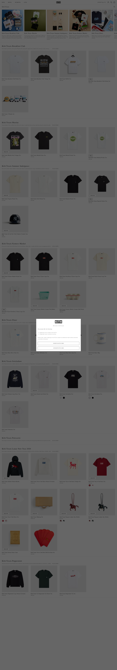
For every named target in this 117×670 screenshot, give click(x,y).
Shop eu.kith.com (58, 343)
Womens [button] (18, 2)
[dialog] (58, 335)
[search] (111, 2)
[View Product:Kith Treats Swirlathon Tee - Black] (64, 398)
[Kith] (58, 2)
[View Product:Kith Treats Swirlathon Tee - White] (61, 398)
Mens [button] (10, 2)
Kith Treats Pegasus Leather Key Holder (70, 517)
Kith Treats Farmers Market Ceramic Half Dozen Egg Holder (72, 310)
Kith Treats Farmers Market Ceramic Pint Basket (43, 309)
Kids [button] (25, 2)
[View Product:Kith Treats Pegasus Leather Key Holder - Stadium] (64, 521)
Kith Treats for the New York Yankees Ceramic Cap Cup (15, 234)
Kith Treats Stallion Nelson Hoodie (10, 481)
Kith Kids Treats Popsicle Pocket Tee (98, 201)
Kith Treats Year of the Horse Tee (97, 481)
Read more (55, 48)
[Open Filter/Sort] (114, 6)
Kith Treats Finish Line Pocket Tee (39, 394)
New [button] (3, 2)
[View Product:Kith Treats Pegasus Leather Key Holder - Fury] (61, 521)
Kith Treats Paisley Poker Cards (10, 552)
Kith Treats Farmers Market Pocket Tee (11, 276)
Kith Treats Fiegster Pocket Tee (10, 198)
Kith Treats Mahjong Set (37, 517)
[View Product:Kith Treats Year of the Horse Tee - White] (93, 485)
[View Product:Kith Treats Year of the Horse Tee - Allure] (89, 485)
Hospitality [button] (102, 2)
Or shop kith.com (58, 348)
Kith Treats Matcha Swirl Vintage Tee (11, 155)
